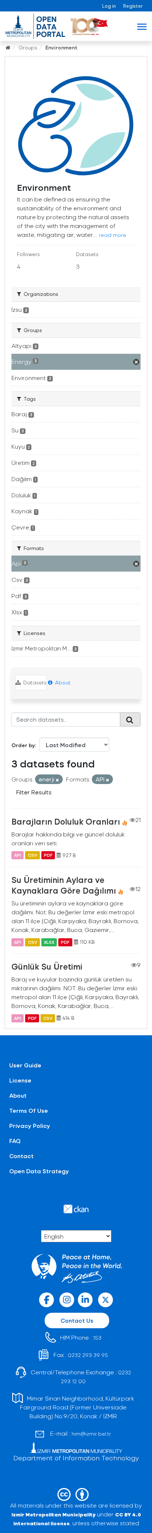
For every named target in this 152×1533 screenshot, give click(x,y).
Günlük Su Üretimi (46, 966)
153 (97, 1337)
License (20, 1080)
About (61, 682)
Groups (27, 47)
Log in (109, 6)
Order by (23, 745)
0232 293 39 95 (88, 1354)
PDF (48, 855)
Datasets (34, 682)
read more (112, 234)
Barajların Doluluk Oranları (65, 821)
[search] (130, 719)
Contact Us (77, 1320)
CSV (32, 855)
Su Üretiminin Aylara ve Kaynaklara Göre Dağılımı (63, 885)
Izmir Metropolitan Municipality (53, 1514)
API (17, 855)
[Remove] (57, 780)
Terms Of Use (28, 1110)
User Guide (25, 1065)
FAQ (15, 1140)
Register (133, 6)
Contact (21, 1156)
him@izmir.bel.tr (91, 1433)
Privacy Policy (29, 1125)
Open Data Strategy (39, 1171)
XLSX (49, 942)
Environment (61, 47)
